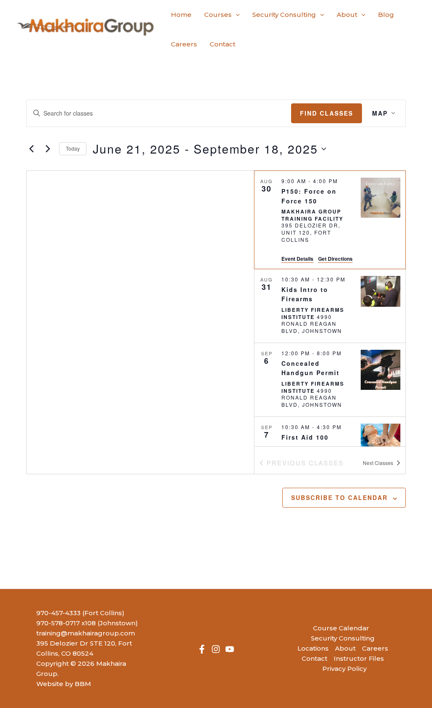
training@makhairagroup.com (85, 633)
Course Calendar (341, 628)
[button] (236, 15)
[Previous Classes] (31, 149)
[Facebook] (201, 649)
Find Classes (326, 113)
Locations (313, 648)
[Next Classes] (48, 149)
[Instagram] (215, 649)
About (345, 648)
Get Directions (335, 258)
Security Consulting (343, 638)
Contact (314, 658)
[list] (330, 308)
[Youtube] (229, 649)
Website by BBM (63, 684)
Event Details (297, 258)
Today (73, 148)
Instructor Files (359, 658)
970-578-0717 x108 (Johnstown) (87, 623)
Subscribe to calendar (339, 497)
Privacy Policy (344, 669)
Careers (375, 648)
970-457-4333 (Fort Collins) (80, 613)
